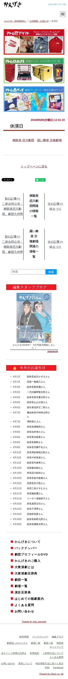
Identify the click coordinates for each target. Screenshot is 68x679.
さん (38, 376)
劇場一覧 (21, 586)
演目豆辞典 (23, 592)
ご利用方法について (53, 653)
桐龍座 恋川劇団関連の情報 (34, 203)
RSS (47, 667)
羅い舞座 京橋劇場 (49, 140)
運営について (25, 663)
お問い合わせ (24, 611)
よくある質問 (24, 605)
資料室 (59, 643)
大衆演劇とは (24, 567)
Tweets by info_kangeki (34, 621)
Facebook (58, 667)
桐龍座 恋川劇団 (23, 140)
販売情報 (24, 636)
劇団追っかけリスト (17, 643)
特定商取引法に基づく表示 (49, 663)
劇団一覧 (21, 579)
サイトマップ (56, 647)
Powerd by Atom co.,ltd (51, 674)
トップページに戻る (34, 166)
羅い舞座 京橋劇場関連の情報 (34, 241)
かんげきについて (56, 4)
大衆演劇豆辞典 (26, 573)
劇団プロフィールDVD (31, 554)
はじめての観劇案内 (29, 598)
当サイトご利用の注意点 (13, 653)
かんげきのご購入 (28, 560)
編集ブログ (57, 636)
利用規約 (34, 653)
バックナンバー (26, 548)
